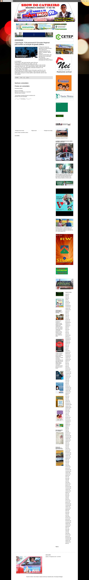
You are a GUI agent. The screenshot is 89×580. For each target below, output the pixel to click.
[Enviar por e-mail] (23, 77)
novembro (67, 306)
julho (66, 295)
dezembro (67, 305)
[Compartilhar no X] (25, 77)
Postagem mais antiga (48, 130)
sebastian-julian (51, 576)
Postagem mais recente (19, 130)
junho (66, 296)
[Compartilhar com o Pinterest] (28, 77)
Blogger (61, 576)
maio (66, 298)
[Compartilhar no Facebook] (27, 77)
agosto (66, 294)
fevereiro (67, 302)
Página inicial (34, 130)
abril (66, 299)
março (66, 301)
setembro (67, 309)
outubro (66, 308)
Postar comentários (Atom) (23, 132)
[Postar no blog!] (24, 77)
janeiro (66, 321)
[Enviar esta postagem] (21, 77)
